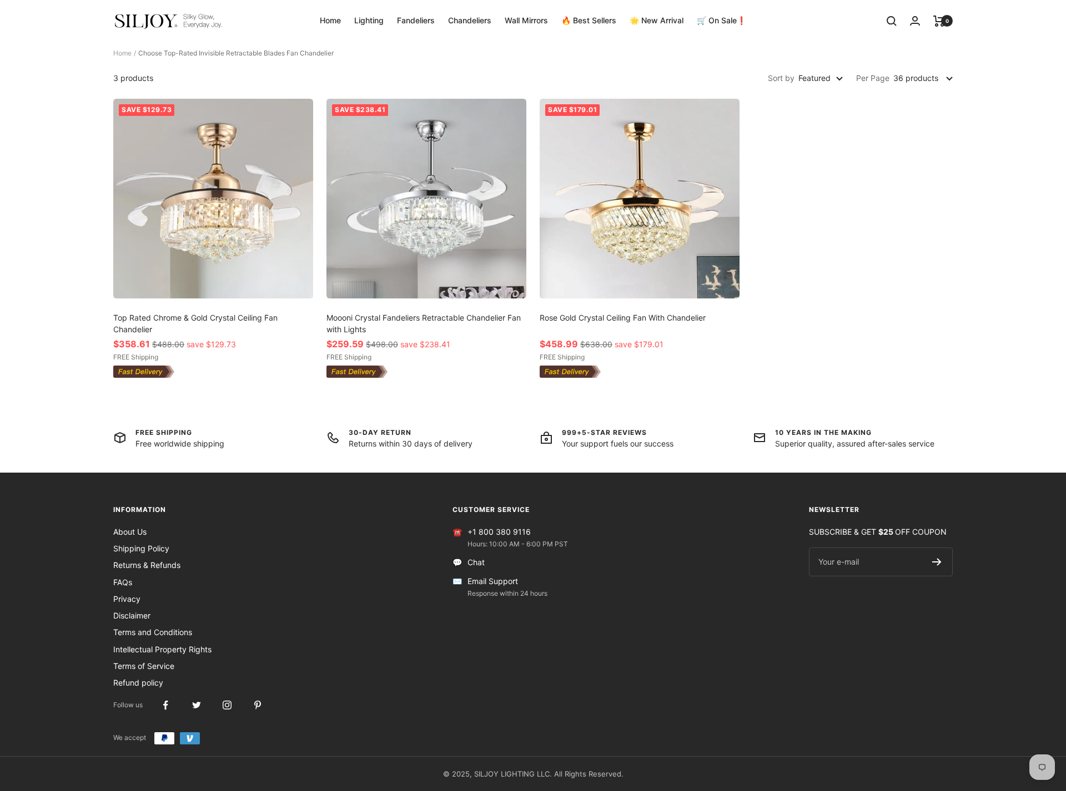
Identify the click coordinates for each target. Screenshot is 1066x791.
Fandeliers (416, 20)
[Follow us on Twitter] (196, 705)
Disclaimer (131, 615)
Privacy (126, 599)
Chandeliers (469, 20)
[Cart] (939, 21)
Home (330, 20)
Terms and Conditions (152, 632)
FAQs (122, 582)
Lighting (369, 20)
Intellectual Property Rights (162, 649)
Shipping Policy (141, 548)
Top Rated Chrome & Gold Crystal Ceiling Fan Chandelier (195, 323)
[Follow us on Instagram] (227, 705)
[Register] (937, 562)
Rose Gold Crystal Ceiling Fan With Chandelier (623, 317)
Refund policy (138, 682)
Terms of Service (143, 666)
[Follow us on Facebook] (165, 705)
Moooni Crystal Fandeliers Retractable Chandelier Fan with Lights (423, 323)
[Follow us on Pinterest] (257, 705)
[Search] (892, 21)
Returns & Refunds (146, 565)
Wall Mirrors (526, 20)
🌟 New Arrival (656, 20)
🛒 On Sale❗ (721, 20)
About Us (130, 531)
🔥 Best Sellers (588, 20)
